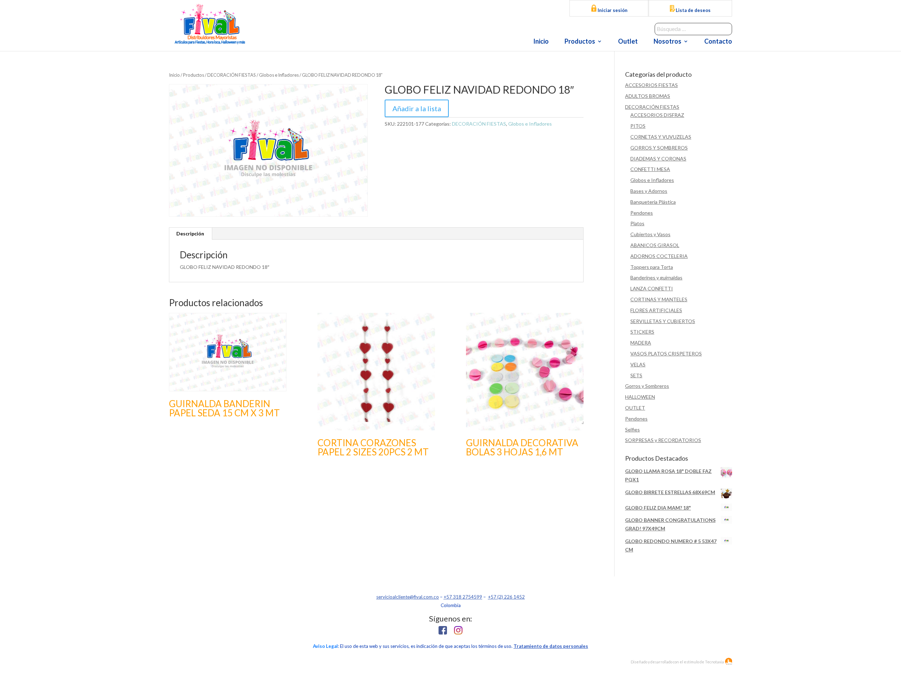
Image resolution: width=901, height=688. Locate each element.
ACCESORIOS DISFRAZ (657, 115)
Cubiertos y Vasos (650, 234)
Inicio (541, 42)
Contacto (718, 42)
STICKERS (642, 332)
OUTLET (635, 408)
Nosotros (667, 42)
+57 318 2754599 (462, 597)
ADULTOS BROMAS (647, 96)
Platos (637, 223)
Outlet (628, 42)
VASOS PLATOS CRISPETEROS (666, 353)
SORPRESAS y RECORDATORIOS (663, 440)
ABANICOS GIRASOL (654, 245)
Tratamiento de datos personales (550, 646)
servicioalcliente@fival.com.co (407, 597)
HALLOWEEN (640, 397)
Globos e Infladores (279, 75)
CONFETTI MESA (650, 169)
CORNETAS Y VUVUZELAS (660, 137)
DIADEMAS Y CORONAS (658, 159)
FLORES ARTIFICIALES (656, 310)
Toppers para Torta (651, 267)
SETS (636, 375)
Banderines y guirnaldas (656, 277)
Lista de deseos (693, 10)
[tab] (190, 234)
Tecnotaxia (714, 661)
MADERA (640, 343)
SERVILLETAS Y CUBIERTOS (662, 321)
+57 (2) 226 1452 (506, 597)
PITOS (637, 126)
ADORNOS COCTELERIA (659, 256)
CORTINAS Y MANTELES (658, 299)
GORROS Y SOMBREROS (659, 148)
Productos (580, 42)
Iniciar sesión (612, 10)
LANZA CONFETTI (651, 288)
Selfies (632, 430)
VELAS (637, 364)
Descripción (190, 233)
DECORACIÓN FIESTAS (231, 75)
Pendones (641, 213)
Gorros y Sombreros (647, 386)
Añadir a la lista (416, 108)
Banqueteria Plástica (653, 202)
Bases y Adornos (648, 191)
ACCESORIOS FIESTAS (651, 85)
